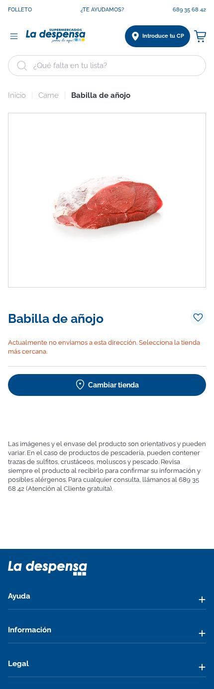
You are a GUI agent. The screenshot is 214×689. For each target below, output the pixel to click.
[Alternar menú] (14, 36)
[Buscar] (22, 66)
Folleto (20, 9)
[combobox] (107, 65)
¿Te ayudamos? (102, 9)
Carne (48, 95)
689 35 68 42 (189, 9)
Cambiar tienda (113, 385)
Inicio (17, 95)
